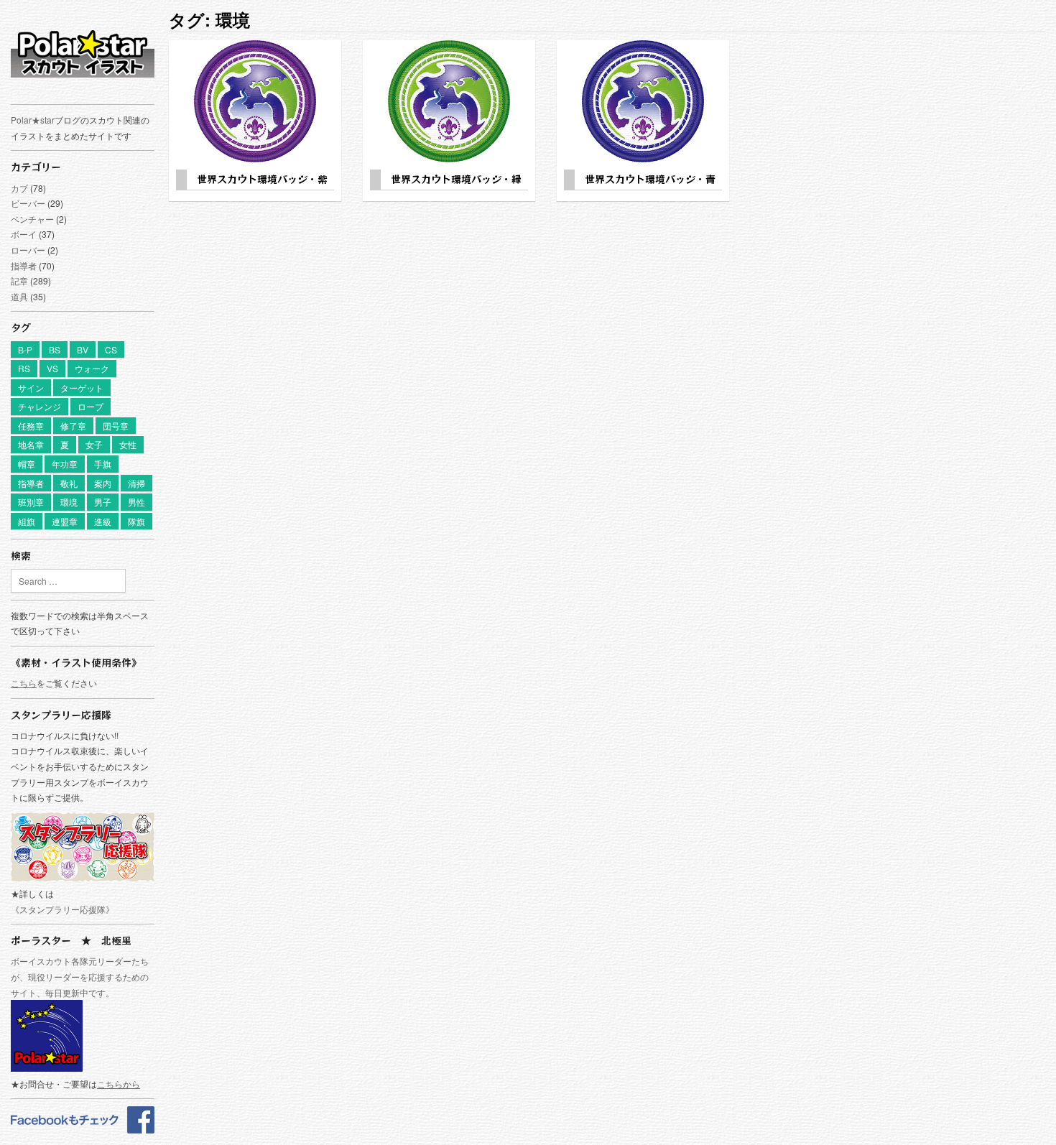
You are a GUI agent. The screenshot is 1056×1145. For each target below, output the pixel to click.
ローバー (28, 250)
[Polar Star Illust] (82, 53)
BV (82, 349)
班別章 (31, 502)
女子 (94, 444)
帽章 (26, 464)
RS (24, 368)
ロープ (90, 406)
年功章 (65, 464)
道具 (19, 296)
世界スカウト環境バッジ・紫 (262, 179)
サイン (31, 387)
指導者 (24, 265)
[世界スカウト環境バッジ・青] (643, 101)
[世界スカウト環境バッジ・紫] (255, 101)
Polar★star (33, 119)
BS (54, 349)
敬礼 (69, 483)
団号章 (116, 425)
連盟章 (65, 521)
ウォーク (92, 368)
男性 (136, 502)
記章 (19, 280)
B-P (25, 349)
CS (111, 349)
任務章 (31, 425)
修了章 (73, 425)
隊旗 (136, 521)
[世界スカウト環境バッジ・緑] (449, 101)
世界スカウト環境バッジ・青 (650, 179)
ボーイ (24, 234)
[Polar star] (82, 1129)
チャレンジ (39, 406)
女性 (127, 444)
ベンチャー (32, 219)
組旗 (26, 521)
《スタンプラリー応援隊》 (62, 909)
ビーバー (28, 203)
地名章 (31, 444)
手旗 (102, 464)
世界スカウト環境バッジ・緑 (456, 179)
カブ (19, 188)
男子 (102, 502)
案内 (102, 483)
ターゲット (81, 387)
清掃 (136, 483)
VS (52, 368)
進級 (102, 521)
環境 (69, 502)
